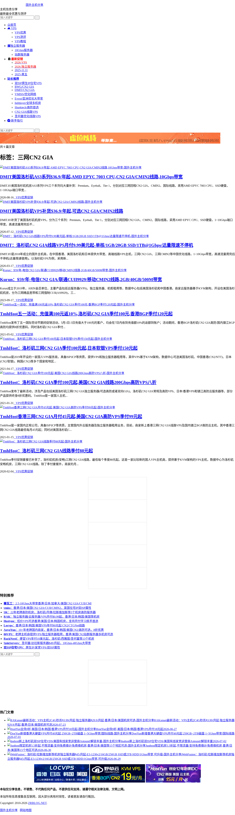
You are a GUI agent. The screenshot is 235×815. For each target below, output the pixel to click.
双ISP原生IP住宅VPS (28, 83)
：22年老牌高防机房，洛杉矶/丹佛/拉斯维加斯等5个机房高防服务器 (50, 612)
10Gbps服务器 (24, 50)
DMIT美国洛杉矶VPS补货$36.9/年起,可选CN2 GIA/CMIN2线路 (61, 211)
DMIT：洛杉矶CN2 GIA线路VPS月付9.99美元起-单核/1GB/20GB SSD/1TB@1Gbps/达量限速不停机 (96, 245)
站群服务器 (22, 54)
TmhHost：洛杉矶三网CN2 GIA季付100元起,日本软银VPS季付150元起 (69, 348)
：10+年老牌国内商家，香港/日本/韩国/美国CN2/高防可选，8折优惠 (54, 629)
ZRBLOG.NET (37, 803)
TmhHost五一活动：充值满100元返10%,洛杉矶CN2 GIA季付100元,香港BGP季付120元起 (86, 313)
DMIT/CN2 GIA (25, 90)
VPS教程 (20, 41)
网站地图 (26, 810)
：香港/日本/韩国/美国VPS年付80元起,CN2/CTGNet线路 (44, 625)
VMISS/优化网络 (25, 94)
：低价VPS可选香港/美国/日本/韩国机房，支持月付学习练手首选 (51, 621)
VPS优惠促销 (23, 197)
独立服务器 (16, 45)
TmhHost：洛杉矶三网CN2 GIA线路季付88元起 (46, 450)
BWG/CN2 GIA (24, 86)
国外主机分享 (34, 4)
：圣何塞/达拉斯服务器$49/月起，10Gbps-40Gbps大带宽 (47, 643)
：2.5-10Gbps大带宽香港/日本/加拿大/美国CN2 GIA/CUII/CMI (47, 603)
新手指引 (15, 120)
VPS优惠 (20, 32)
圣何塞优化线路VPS (28, 116)
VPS (12, 28)
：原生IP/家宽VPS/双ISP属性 (32, 647)
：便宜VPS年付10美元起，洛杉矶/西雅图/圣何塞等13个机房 (49, 638)
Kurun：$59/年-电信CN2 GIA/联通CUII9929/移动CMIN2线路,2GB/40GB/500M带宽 (81, 279)
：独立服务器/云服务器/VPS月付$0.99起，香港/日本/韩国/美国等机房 (52, 616)
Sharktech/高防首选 (27, 107)
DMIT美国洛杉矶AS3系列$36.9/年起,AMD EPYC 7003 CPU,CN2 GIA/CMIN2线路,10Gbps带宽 (91, 176)
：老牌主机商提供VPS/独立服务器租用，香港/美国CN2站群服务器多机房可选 (58, 634)
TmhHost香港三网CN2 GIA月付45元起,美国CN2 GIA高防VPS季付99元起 (71, 416)
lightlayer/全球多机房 (28, 103)
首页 (11, 24)
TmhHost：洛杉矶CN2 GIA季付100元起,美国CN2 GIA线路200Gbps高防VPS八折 (78, 382)
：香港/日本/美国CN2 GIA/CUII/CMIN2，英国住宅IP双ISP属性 (47, 607)
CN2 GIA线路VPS (26, 111)
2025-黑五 (21, 74)
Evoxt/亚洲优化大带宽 (29, 98)
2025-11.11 (21, 70)
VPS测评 (20, 37)
